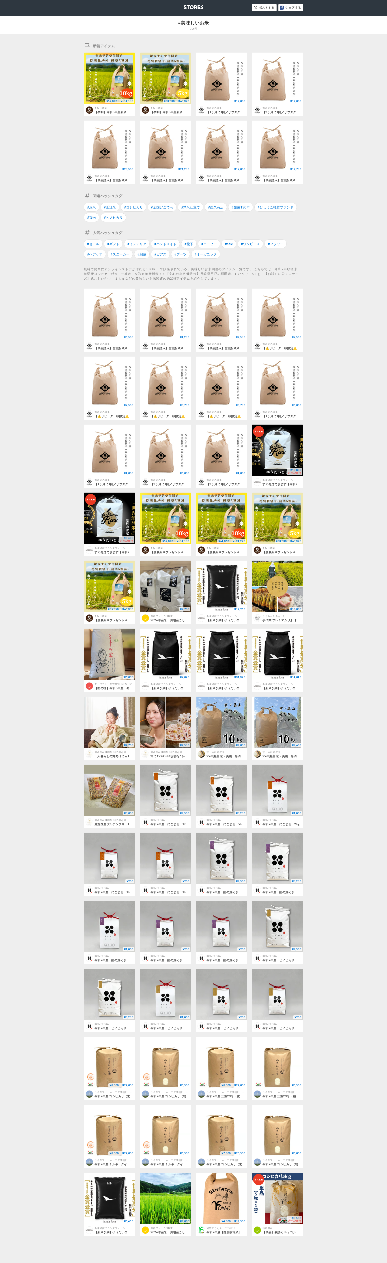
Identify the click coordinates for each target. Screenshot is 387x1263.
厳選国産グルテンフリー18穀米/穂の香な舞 (124, 824)
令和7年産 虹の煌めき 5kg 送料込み (290, 892)
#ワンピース (250, 244)
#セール (93, 244)
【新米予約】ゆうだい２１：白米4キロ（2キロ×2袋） (131, 1232)
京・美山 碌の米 (215, 752)
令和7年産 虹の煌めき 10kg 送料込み (235, 892)
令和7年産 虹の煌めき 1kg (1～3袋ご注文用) (239, 960)
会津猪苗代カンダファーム (277, 479)
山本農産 (267, 1228)
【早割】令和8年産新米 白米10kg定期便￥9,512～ (130, 112)
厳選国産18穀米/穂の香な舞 (110, 752)
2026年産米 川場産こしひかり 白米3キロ (180, 620)
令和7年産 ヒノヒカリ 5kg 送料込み (122, 1028)
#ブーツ (180, 254)
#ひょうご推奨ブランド (275, 207)
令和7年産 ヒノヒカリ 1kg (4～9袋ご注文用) (239, 1028)
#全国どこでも (162, 207)
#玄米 (91, 217)
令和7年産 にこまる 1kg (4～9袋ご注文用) (127, 892)
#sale (229, 244)
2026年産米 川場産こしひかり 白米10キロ (181, 1232)
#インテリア (136, 244)
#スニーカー (120, 254)
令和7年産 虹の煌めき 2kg (115, 960)
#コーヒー (209, 244)
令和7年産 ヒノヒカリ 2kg (170, 1028)
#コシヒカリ (133, 207)
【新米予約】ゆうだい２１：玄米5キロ (176, 688)
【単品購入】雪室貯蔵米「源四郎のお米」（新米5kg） (187, 348)
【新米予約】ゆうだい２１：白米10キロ (289, 688)
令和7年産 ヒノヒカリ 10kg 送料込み (291, 960)
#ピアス (160, 254)
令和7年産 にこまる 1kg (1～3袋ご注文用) (182, 892)
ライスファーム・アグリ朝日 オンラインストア (122, 1092)
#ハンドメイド (165, 244)
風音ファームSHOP (161, 615)
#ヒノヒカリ (113, 217)
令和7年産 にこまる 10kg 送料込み (177, 824)
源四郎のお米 (214, 107)
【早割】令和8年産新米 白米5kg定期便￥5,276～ (185, 112)
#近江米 (110, 207)
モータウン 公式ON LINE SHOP (113, 684)
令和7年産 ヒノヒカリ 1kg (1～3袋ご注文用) (295, 1028)
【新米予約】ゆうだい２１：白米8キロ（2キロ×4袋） (243, 620)
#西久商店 (216, 207)
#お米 (91, 207)
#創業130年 (241, 207)
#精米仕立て (190, 207)
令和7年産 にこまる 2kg (281, 824)
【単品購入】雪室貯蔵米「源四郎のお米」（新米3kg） (243, 348)
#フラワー (275, 244)
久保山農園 (101, 107)
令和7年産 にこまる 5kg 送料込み (232, 824)
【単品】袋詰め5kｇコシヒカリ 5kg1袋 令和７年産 (297, 1232)
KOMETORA (157, 820)
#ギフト (113, 244)
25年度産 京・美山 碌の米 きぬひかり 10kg (239, 756)
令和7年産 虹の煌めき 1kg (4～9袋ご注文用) (183, 960)
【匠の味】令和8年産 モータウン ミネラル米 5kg (130, 688)
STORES (186, 6)
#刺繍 (142, 254)
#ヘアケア (95, 254)
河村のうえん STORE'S (221, 1228)
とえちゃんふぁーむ (273, 615)
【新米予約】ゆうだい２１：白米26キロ (233, 688)
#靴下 (189, 244)
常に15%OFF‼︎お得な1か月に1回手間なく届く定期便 (186, 756)
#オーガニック (206, 254)
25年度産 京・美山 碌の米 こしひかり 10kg (295, 756)
